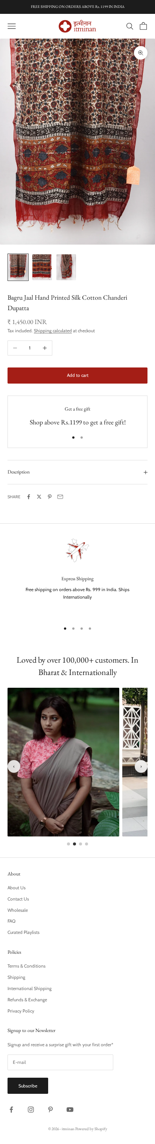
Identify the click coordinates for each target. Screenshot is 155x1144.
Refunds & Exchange (27, 999)
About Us (17, 887)
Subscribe (27, 1086)
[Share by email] (60, 497)
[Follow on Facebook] (11, 1109)
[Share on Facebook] (29, 497)
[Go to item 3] (66, 267)
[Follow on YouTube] (70, 1109)
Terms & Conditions (27, 966)
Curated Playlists (24, 932)
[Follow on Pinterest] (50, 1109)
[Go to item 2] (42, 267)
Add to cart (77, 375)
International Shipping (30, 988)
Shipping (16, 977)
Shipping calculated (53, 330)
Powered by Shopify (91, 1128)
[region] (77, 575)
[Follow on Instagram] (31, 1109)
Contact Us (18, 899)
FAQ (11, 921)
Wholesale (18, 910)
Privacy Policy (21, 1011)
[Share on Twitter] (39, 497)
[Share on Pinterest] (50, 497)
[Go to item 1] (18, 267)
